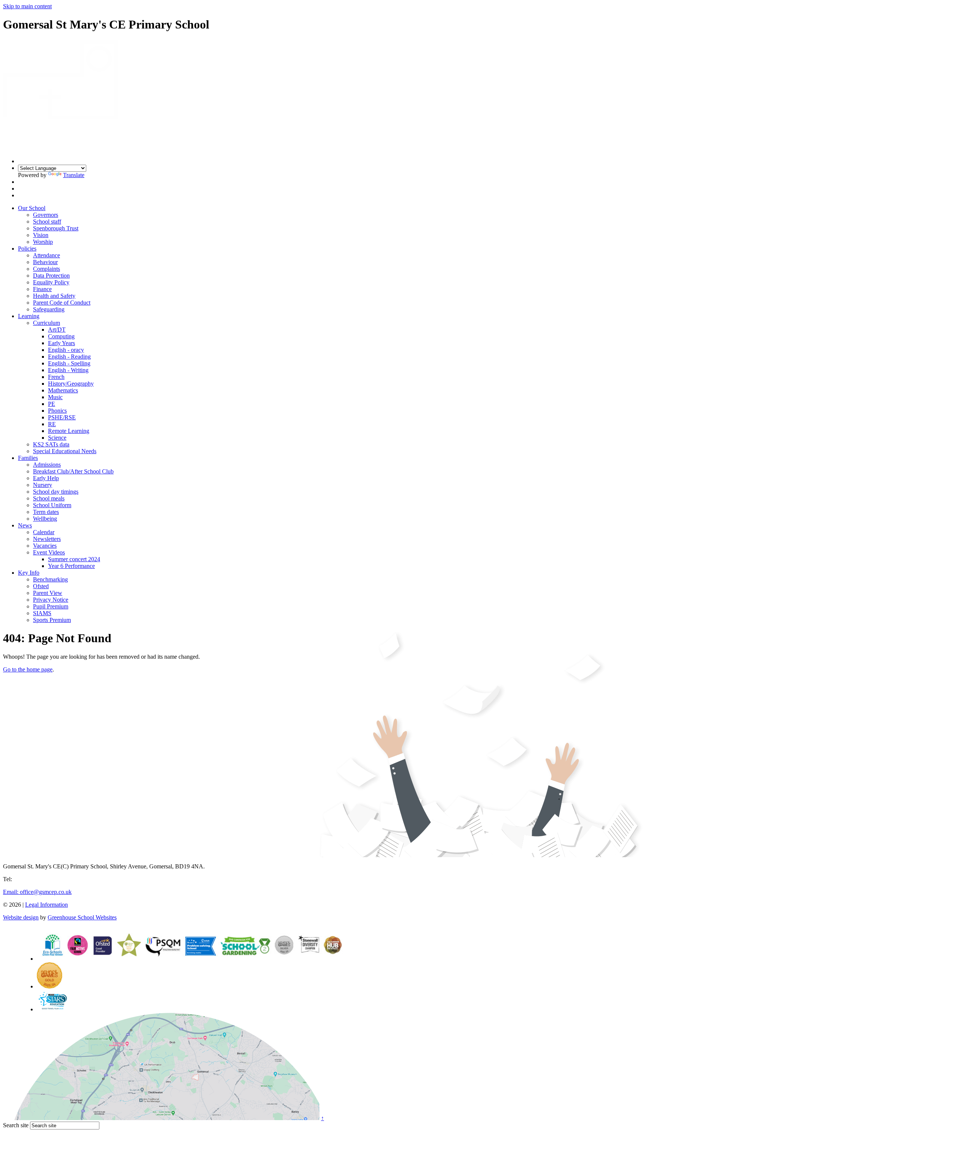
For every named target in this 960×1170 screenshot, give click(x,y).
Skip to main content (27, 6)
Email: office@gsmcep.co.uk (37, 892)
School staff (47, 221)
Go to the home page (27, 669)
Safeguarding (48, 309)
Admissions (47, 464)
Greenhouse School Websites (82, 917)
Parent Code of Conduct (61, 302)
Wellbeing (45, 518)
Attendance (46, 255)
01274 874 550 (32, 879)
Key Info (28, 572)
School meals (48, 498)
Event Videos (49, 552)
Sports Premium (52, 620)
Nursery (42, 485)
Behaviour (45, 262)
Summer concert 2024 (74, 559)
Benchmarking (50, 579)
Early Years (61, 343)
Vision (40, 235)
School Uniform (52, 505)
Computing (61, 336)
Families (28, 458)
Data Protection (51, 275)
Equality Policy (51, 282)
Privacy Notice (50, 599)
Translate (73, 175)
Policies (27, 248)
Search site (15, 1125)
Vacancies (45, 545)
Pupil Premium (50, 606)
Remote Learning (68, 431)
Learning (28, 316)
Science (57, 437)
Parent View (47, 593)
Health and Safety (54, 296)
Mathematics (63, 390)
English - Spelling (69, 363)
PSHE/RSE (62, 417)
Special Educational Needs (64, 451)
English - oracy (66, 350)
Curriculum (46, 323)
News (25, 525)
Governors (45, 215)
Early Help (46, 478)
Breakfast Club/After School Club (73, 471)
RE (52, 424)
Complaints (46, 269)
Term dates (46, 512)
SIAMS (42, 613)
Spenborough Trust (55, 228)
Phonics (57, 410)
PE (51, 404)
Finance (42, 289)
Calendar (43, 532)
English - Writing (68, 370)
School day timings (55, 491)
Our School (31, 208)
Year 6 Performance (71, 566)
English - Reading (69, 356)
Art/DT (57, 329)
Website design (21, 917)
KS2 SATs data (51, 444)
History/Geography (71, 383)
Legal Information (46, 904)
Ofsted (41, 586)
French (56, 377)
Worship (43, 242)
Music (55, 397)
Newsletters (47, 539)
